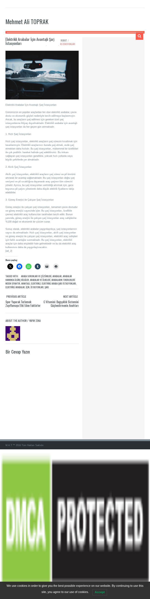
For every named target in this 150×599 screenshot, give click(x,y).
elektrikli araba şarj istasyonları (59, 283)
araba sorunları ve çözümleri (36, 276)
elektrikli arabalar (15, 287)
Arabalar (57, 276)
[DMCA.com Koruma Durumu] (75, 524)
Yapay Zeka (35, 320)
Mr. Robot (62, 40)
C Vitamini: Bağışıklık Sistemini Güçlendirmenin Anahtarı (61, 303)
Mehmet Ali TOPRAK (26, 21)
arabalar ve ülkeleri (40, 280)
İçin (27, 287)
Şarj (47, 287)
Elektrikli (36, 283)
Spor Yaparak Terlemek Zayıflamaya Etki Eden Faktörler (23, 303)
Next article (70, 296)
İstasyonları (37, 287)
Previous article (16, 296)
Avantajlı (25, 283)
